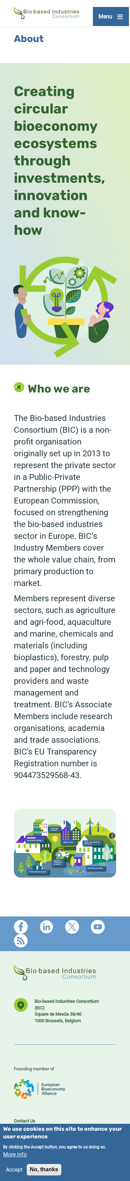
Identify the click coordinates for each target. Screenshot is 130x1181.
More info (15, 1154)
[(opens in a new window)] (39, 1096)
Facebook (21, 927)
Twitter (72, 927)
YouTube (98, 927)
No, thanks (44, 1169)
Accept (14, 1169)
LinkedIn (46, 927)
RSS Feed (21, 941)
